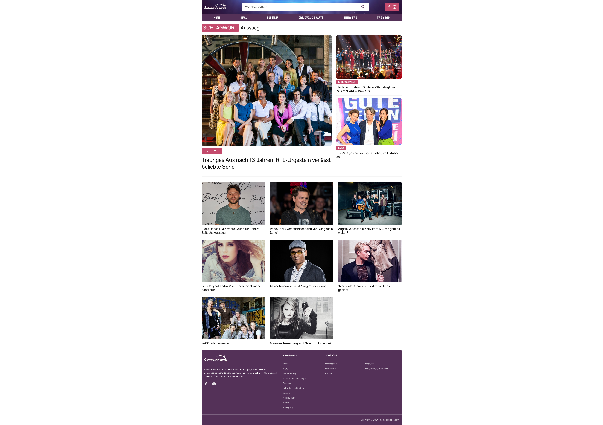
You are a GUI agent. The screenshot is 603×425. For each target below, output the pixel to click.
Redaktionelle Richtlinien (377, 368)
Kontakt (329, 373)
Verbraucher (288, 397)
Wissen (286, 392)
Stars (285, 368)
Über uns (369, 363)
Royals (286, 402)
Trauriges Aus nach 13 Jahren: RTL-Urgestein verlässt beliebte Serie (266, 163)
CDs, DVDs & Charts (311, 17)
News (243, 17)
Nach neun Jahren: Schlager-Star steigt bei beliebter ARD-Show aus (365, 89)
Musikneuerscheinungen (294, 378)
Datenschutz (331, 363)
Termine (287, 383)
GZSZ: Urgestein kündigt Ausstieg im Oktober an (367, 155)
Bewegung (288, 407)
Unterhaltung (289, 373)
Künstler (273, 17)
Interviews (350, 17)
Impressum (330, 368)
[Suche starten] (363, 7)
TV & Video (383, 17)
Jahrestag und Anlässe (293, 388)
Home (217, 17)
